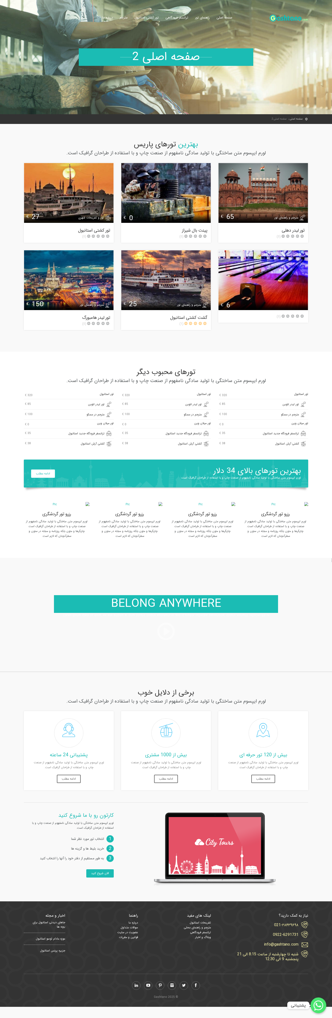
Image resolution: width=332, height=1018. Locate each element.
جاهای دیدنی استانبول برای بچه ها (49, 924)
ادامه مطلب (43, 473)
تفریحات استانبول (200, 922)
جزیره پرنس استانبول (52, 950)
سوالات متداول (129, 927)
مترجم (124, 17)
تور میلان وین (263, 424)
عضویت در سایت (127, 932)
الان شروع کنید (100, 873)
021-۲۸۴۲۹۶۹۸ (286, 925)
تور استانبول (263, 395)
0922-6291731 (285, 934)
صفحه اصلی (224, 17)
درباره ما (107, 17)
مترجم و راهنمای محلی (197, 927)
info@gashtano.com (281, 944)
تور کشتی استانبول (146, 17)
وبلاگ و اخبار (203, 937)
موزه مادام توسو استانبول (50, 939)
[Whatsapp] (318, 1005)
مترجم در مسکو (259, 414)
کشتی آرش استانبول (259, 443)
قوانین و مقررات (128, 937)
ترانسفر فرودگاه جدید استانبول (259, 433)
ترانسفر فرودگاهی (177, 17)
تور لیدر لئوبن (259, 404)
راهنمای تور (202, 17)
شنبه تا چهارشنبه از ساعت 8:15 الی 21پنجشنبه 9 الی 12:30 (267, 957)
